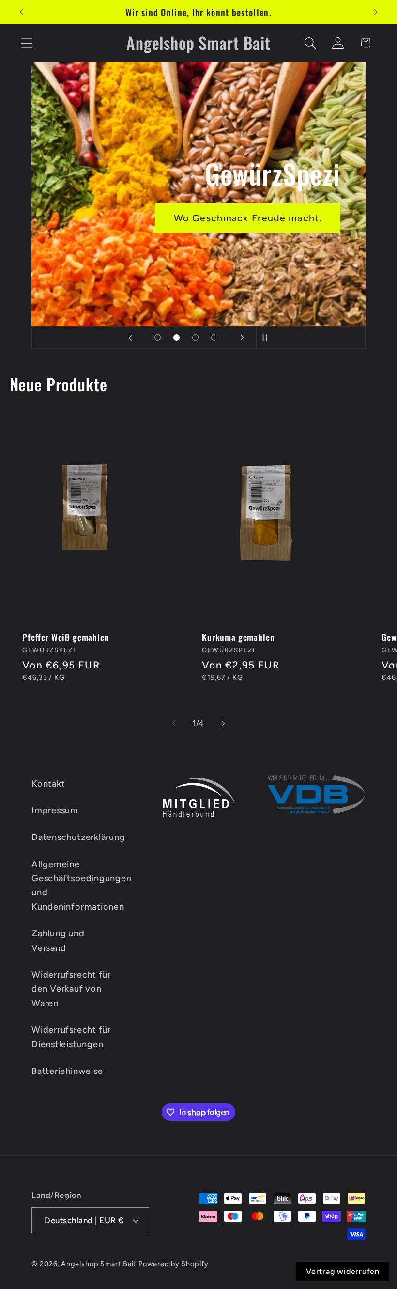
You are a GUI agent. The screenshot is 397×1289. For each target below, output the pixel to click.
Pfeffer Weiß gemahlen (65, 636)
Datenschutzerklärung (78, 837)
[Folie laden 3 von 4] (195, 337)
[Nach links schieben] (173, 723)
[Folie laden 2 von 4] (176, 337)
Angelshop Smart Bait (98, 1263)
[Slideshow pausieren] (266, 337)
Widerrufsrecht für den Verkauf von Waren (71, 989)
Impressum (54, 810)
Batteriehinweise (67, 1071)
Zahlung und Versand (58, 940)
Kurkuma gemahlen (238, 636)
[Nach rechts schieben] (223, 723)
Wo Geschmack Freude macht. (247, 217)
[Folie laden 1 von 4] (157, 337)
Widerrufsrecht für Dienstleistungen (71, 1037)
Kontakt (48, 783)
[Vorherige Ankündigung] (21, 12)
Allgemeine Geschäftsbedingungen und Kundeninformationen (81, 885)
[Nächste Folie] (242, 337)
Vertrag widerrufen (343, 1271)
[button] (26, 43)
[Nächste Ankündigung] (375, 12)
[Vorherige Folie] (130, 337)
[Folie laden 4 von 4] (214, 337)
